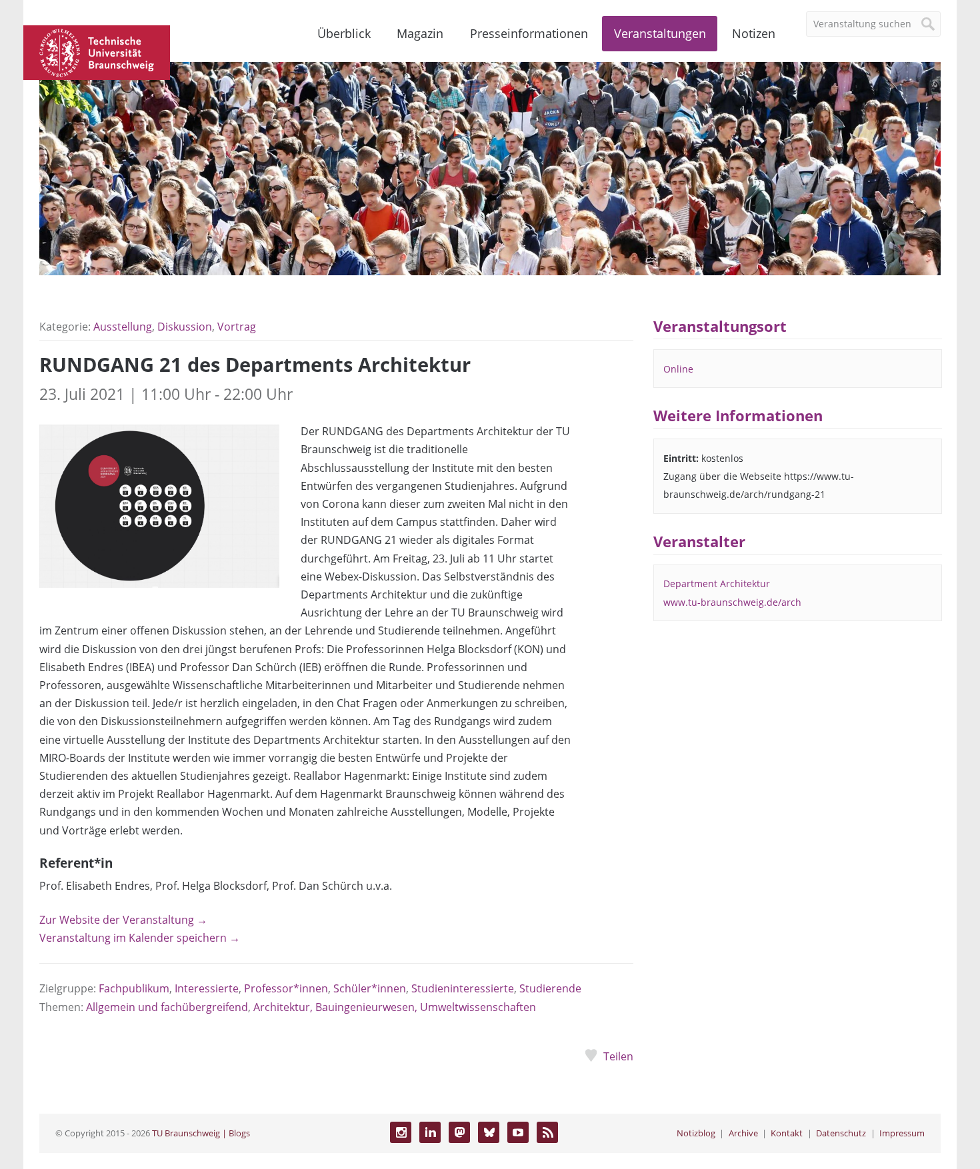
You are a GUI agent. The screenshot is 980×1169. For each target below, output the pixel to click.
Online (678, 369)
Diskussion (184, 326)
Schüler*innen (369, 988)
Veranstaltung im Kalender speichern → (139, 937)
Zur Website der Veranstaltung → (123, 919)
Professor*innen (286, 988)
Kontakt (787, 1133)
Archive (743, 1133)
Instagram (400, 1132)
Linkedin (430, 1132)
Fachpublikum (134, 988)
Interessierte (207, 988)
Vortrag (236, 326)
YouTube (518, 1132)
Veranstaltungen (660, 33)
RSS (547, 1132)
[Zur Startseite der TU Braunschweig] (96, 51)
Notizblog (696, 1133)
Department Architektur (716, 583)
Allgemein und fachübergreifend (167, 1007)
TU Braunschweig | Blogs (201, 1133)
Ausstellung (122, 326)
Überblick (344, 33)
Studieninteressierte (462, 988)
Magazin (420, 33)
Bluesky (488, 1132)
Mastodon (459, 1132)
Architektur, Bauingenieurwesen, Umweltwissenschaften (394, 1007)
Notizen (753, 33)
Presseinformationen (529, 33)
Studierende (550, 988)
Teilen (618, 1056)
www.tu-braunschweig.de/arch (732, 602)
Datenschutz (841, 1133)
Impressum (902, 1133)
